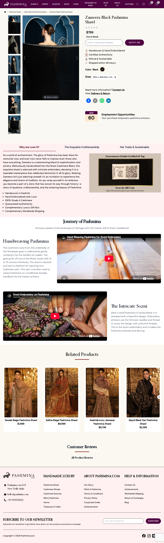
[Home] (5, 12)
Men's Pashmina (51, 498)
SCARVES (56, 4)
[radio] (102, 69)
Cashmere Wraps (52, 489)
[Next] (77, 57)
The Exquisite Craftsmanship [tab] (82, 147)
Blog (127, 502)
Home (46, 502)
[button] (159, 397)
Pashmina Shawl (15, 12)
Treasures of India (52, 506)
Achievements (91, 506)
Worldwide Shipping (134, 493)
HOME (76, 4)
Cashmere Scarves (52, 493)
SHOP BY (106, 4)
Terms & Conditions (93, 493)
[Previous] (25, 57)
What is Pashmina (92, 489)
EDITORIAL (129, 4)
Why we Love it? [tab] (29, 147)
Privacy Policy (90, 498)
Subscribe (153, 521)
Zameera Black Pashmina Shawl (61, 12)
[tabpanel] (82, 183)
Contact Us (130, 485)
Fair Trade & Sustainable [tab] (134, 147)
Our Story (88, 485)
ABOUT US (117, 4)
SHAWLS (34, 4)
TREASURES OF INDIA (90, 4)
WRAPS (45, 4)
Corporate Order (92, 502)
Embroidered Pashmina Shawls (35, 12)
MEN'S (66, 4)
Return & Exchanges (134, 498)
